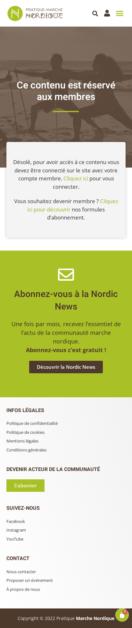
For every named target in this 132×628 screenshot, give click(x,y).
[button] (95, 13)
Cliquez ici (75, 178)
